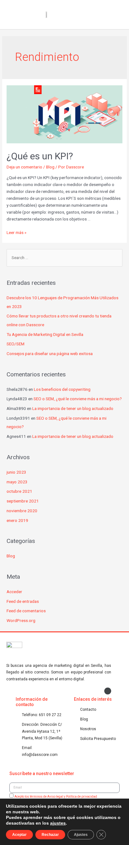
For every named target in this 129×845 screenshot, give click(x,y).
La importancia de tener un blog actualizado (72, 408)
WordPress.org (21, 620)
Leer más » (16, 232)
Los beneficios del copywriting (62, 389)
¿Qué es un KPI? (40, 156)
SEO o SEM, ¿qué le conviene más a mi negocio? (78, 398)
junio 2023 (16, 472)
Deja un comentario (24, 166)
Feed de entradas (23, 601)
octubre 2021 (19, 491)
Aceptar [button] (19, 834)
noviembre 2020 (22, 510)
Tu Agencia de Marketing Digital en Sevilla (45, 334)
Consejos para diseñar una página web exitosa (50, 353)
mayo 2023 (17, 481)
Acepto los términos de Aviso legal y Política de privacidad (55, 796)
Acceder (14, 591)
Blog (50, 166)
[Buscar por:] (64, 257)
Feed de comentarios (26, 610)
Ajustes (81, 834)
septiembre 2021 (23, 500)
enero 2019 (17, 520)
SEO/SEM (15, 343)
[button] (118, 14)
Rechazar (50, 834)
